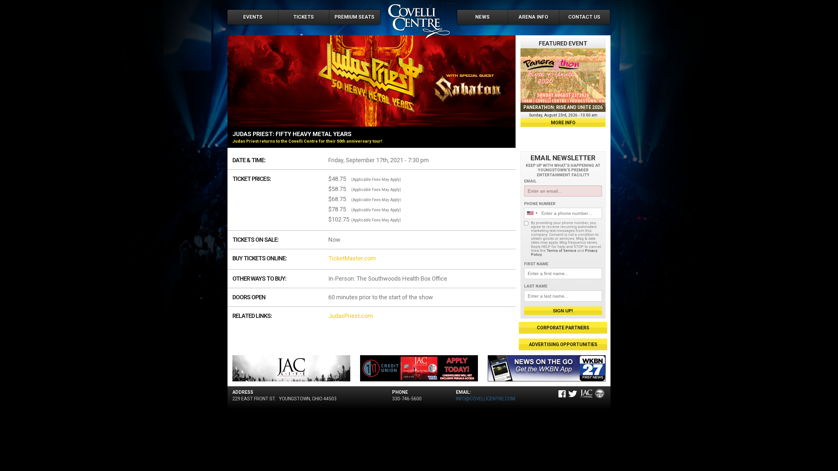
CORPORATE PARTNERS (563, 327)
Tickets (303, 17)
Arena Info (533, 17)
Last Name (535, 286)
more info (563, 122)
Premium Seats (354, 17)
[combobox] (531, 213)
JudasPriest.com (350, 315)
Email (530, 181)
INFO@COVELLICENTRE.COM (485, 398)
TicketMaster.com (352, 258)
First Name (536, 264)
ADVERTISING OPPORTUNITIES (563, 344)
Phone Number (540, 203)
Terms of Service (561, 251)
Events (253, 17)
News (482, 17)
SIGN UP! (563, 310)
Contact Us (584, 17)
